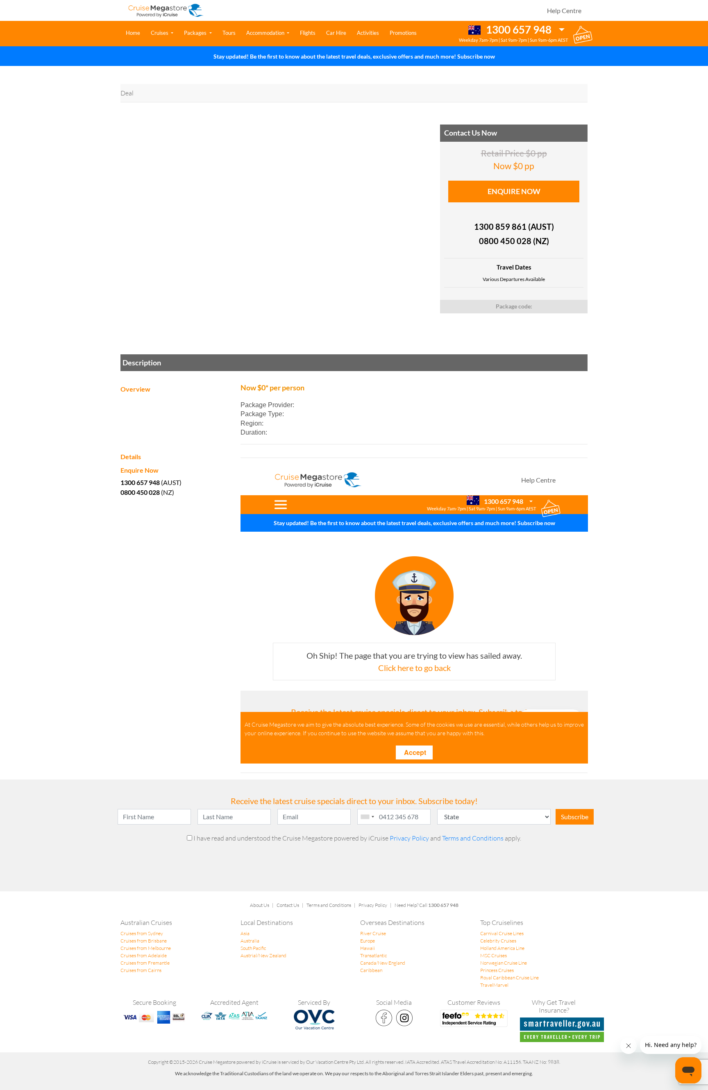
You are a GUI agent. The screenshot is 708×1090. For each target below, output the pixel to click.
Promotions (403, 32)
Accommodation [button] (266, 32)
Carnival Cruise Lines (502, 933)
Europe (367, 941)
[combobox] (367, 816)
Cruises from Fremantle (145, 963)
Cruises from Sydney (141, 933)
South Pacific (253, 948)
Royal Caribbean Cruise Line (509, 977)
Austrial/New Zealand (263, 955)
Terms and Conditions (473, 838)
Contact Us (288, 905)
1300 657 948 (517, 29)
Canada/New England (382, 963)
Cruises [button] (160, 32)
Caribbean (371, 970)
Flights (307, 32)
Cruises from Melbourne (145, 948)
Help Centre (564, 10)
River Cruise (373, 933)
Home (134, 32)
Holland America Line (502, 948)
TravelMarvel (494, 985)
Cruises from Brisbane (143, 941)
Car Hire (336, 32)
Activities (368, 32)
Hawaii (367, 948)
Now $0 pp (514, 159)
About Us (259, 905)
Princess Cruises (497, 970)
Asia (245, 933)
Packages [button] (196, 32)
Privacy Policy (410, 838)
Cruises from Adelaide (143, 955)
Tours (229, 32)
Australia (250, 941)
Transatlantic (373, 955)
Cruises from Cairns (140, 970)
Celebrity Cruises (498, 941)
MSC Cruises (493, 955)
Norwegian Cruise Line (503, 963)
